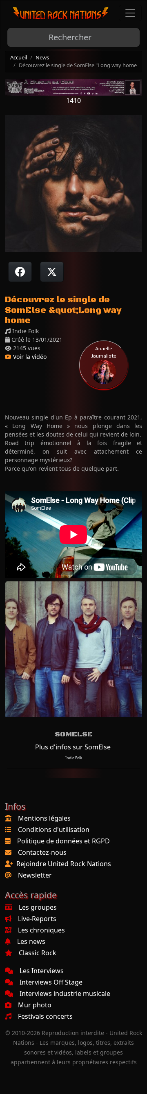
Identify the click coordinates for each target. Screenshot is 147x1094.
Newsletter (35, 875)
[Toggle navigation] (130, 13)
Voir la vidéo (29, 356)
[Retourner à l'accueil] (60, 13)
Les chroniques (41, 930)
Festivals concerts (45, 1016)
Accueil (18, 57)
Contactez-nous (42, 852)
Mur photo (34, 1004)
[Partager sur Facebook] (20, 272)
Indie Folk (73, 757)
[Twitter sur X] (52, 272)
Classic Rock (37, 952)
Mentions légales (44, 818)
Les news (31, 941)
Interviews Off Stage (51, 982)
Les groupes (38, 907)
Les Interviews (42, 970)
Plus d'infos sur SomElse (73, 746)
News (42, 57)
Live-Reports (37, 918)
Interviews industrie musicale (65, 993)
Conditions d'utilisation (53, 829)
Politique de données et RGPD (63, 840)
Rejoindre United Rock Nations (63, 863)
